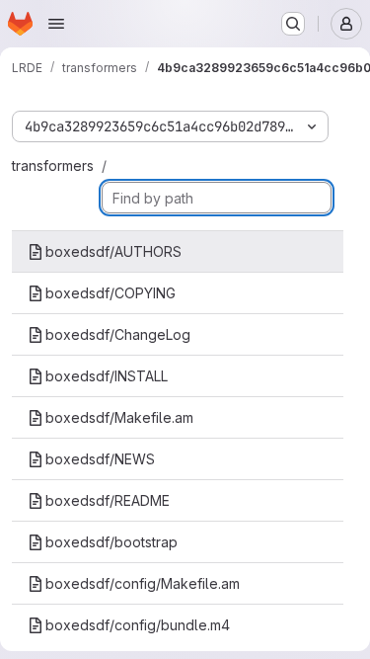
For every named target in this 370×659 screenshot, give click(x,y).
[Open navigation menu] (56, 24)
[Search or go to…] (293, 24)
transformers (53, 165)
